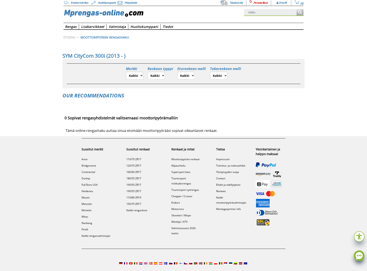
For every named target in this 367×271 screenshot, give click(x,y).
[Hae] (299, 12)
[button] (359, 236)
